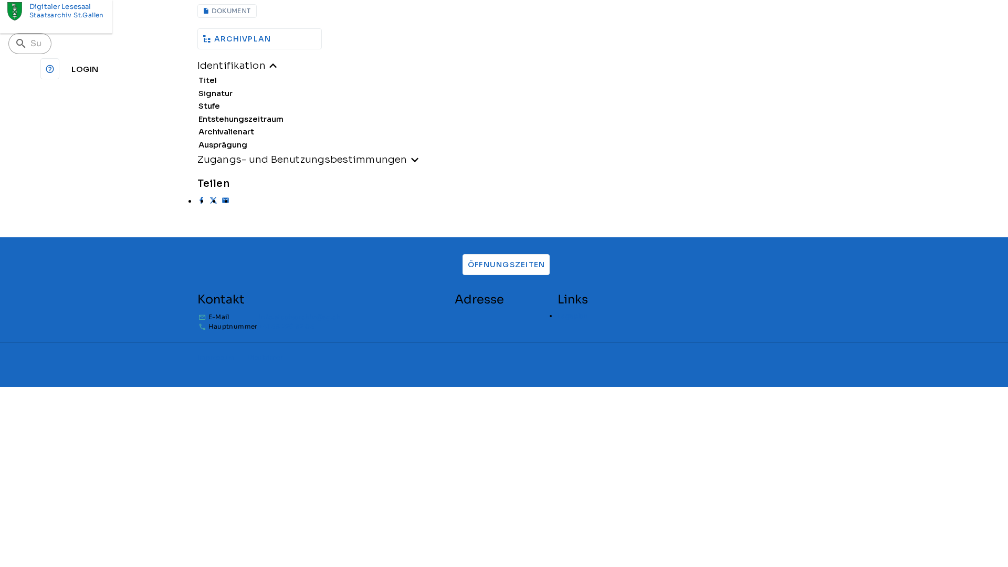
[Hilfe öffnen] (49, 68)
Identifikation (231, 65)
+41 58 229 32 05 (286, 326)
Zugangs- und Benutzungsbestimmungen (302, 159)
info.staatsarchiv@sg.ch (300, 317)
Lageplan (573, 316)
